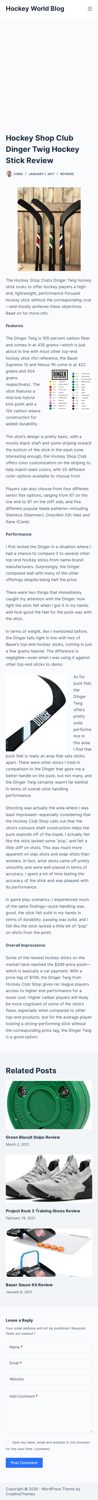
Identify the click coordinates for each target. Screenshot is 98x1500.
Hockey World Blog (35, 8)
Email (16, 1363)
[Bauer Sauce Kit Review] (49, 1253)
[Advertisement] (49, 68)
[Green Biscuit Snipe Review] (49, 1105)
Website (17, 1379)
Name (16, 1347)
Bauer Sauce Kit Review (29, 1284)
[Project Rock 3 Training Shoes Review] (49, 1179)
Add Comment (24, 1396)
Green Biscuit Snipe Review (33, 1137)
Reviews (67, 174)
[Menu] (90, 8)
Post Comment (24, 1462)
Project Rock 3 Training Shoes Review (43, 1210)
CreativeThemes (20, 1494)
